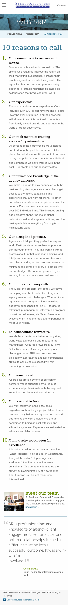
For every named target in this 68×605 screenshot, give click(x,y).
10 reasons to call (52, 34)
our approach (14, 34)
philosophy (32, 34)
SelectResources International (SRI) (22, 600)
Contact (61, 5)
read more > (32, 507)
